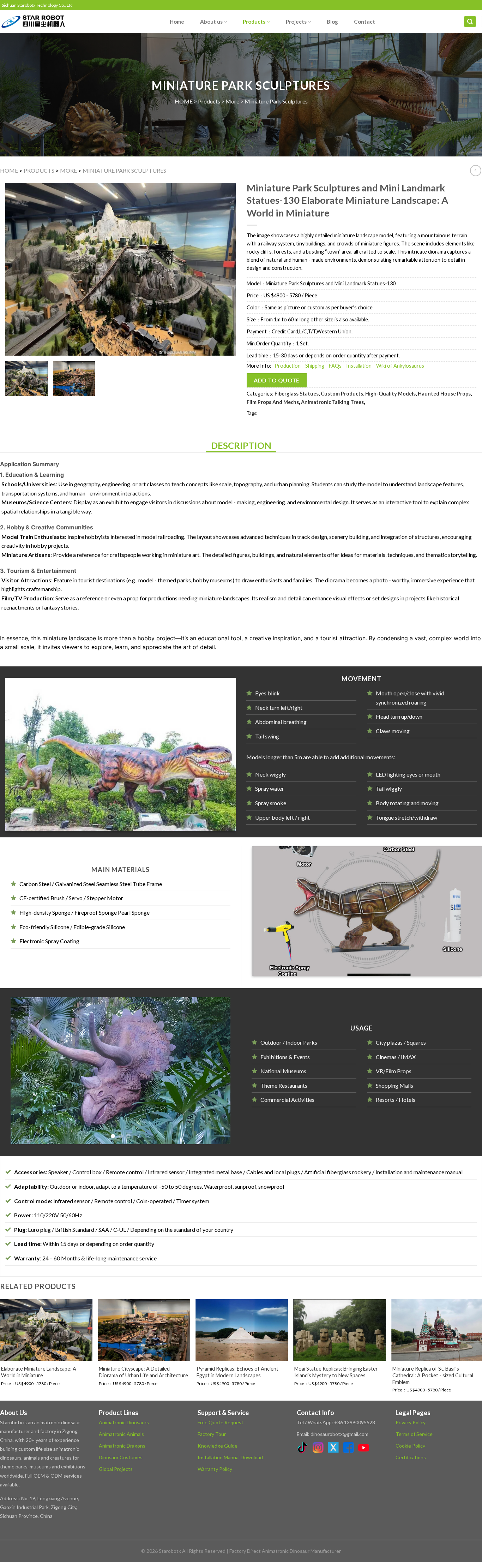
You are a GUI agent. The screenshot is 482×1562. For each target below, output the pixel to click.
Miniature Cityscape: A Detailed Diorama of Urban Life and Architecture (143, 1371)
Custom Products (342, 394)
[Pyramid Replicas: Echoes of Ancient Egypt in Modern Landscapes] (241, 1330)
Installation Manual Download (230, 1457)
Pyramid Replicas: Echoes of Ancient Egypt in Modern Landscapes (237, 1371)
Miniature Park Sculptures (276, 101)
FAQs (335, 366)
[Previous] (18, 269)
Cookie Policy (410, 1445)
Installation (359, 366)
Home (177, 21)
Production (288, 366)
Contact (364, 21)
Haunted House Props (444, 394)
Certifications (411, 1457)
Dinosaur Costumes (121, 1457)
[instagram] (319, 1447)
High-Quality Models (390, 394)
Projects (296, 21)
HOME (184, 101)
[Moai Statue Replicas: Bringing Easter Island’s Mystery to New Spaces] (340, 1330)
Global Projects (116, 1469)
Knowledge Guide (217, 1445)
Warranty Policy (215, 1469)
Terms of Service (414, 1433)
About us (211, 21)
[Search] (470, 22)
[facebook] (349, 1447)
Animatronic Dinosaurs (124, 1422)
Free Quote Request (220, 1422)
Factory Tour (212, 1433)
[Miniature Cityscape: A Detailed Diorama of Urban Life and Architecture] (144, 1330)
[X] (334, 1447)
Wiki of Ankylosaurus (400, 366)
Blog (332, 21)
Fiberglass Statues (297, 394)
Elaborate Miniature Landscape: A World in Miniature (38, 1371)
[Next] (222, 269)
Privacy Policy (411, 1422)
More (232, 101)
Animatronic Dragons (122, 1445)
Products (254, 21)
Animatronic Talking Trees (332, 402)
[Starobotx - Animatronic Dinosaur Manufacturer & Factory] (35, 21)
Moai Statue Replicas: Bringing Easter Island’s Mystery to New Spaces (336, 1371)
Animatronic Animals (121, 1433)
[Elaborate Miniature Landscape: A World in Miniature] (46, 1330)
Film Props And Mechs (273, 402)
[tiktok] (304, 1447)
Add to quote (277, 380)
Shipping (314, 366)
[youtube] (364, 1447)
